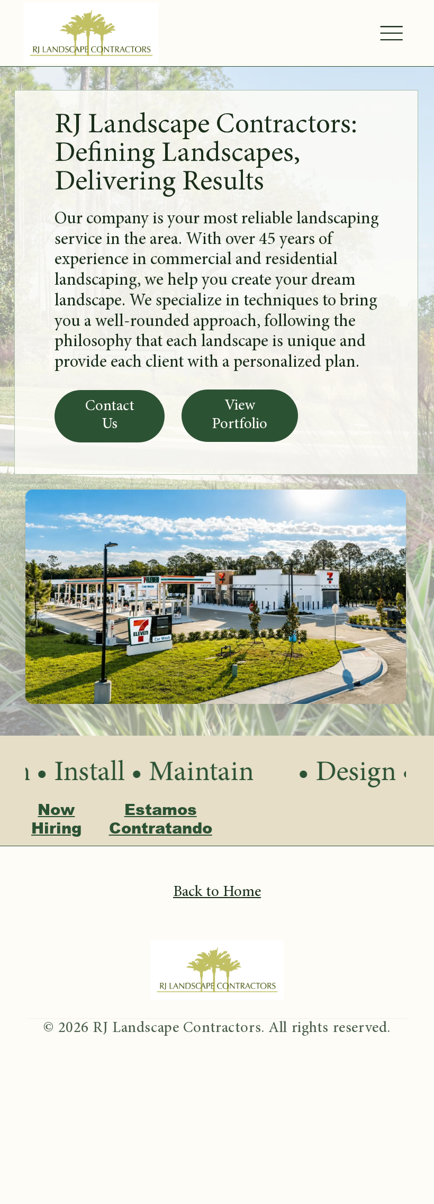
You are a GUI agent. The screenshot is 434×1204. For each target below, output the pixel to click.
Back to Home (217, 892)
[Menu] (391, 33)
